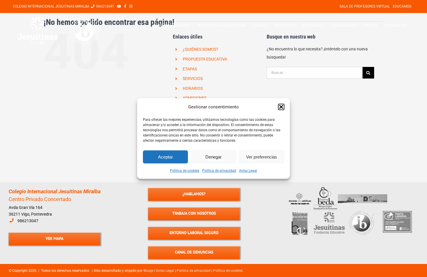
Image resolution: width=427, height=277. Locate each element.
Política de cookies (184, 171)
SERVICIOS (193, 78)
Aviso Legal (248, 171)
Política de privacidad (219, 171)
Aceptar (165, 156)
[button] (281, 107)
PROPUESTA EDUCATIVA (205, 59)
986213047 (27, 220)
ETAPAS (190, 69)
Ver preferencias (261, 156)
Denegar (213, 156)
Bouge (148, 271)
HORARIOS (193, 88)
